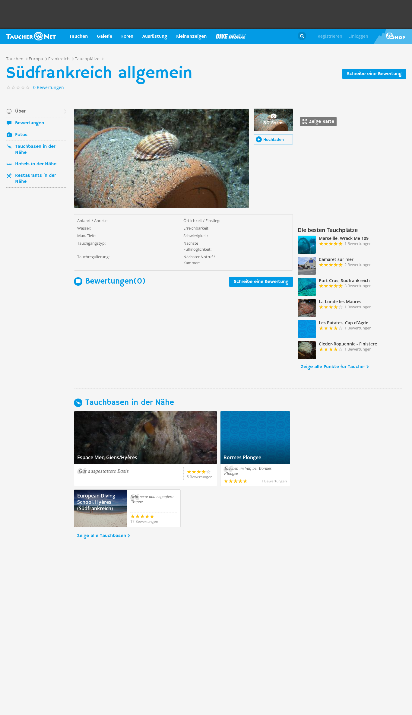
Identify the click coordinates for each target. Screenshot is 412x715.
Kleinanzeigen (191, 36)
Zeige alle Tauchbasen (101, 536)
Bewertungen (29, 123)
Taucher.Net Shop (393, 36)
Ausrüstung (154, 36)
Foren (127, 36)
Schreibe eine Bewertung (374, 74)
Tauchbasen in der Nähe (35, 150)
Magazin (230, 36)
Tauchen (78, 36)
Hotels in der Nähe (35, 164)
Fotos (21, 135)
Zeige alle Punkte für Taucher (333, 367)
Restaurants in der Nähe (35, 179)
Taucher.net (31, 36)
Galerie (104, 36)
